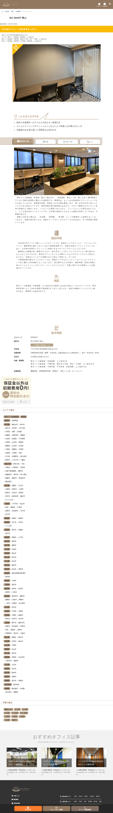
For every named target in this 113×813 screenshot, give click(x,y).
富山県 (7, 557)
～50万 (7, 720)
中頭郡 (22, 688)
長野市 (20, 569)
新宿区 (7, 420)
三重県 (7, 584)
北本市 (14, 492)
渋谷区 (7, 439)
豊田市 (22, 596)
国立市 (7, 428)
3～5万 (7, 713)
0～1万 (17, 709)
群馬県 (7, 518)
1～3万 (25, 709)
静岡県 (7, 588)
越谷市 (22, 496)
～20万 (7, 716)
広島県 (7, 641)
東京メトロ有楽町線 (12, 417)
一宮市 (7, 603)
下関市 (14, 645)
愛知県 (7, 596)
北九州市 (21, 657)
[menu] (109, 4)
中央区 (7, 431)
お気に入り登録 (8, 402)
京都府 (7, 611)
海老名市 (22, 478)
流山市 (22, 504)
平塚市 (22, 467)
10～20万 (24, 713)
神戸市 (14, 619)
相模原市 (8, 474)
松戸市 (7, 514)
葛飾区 (22, 435)
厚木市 (16, 474)
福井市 (14, 565)
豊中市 (14, 622)
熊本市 (14, 672)
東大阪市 (15, 626)
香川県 (7, 653)
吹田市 (22, 626)
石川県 (7, 561)
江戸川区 (22, 428)
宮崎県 (7, 680)
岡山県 (7, 637)
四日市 (14, 584)
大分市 (14, 665)
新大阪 (95, 801)
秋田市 (14, 541)
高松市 (14, 653)
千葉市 (19, 507)
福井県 (7, 565)
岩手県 (7, 545)
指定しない (8, 709)
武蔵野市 (15, 456)
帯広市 (14, 530)
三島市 (14, 592)
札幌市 (20, 530)
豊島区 (21, 442)
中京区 (14, 611)
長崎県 (7, 676)
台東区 (7, 453)
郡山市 (14, 553)
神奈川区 (16, 464)
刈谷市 (14, 599)
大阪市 (22, 633)
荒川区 (14, 428)
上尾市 (21, 489)
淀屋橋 (90, 801)
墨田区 (14, 449)
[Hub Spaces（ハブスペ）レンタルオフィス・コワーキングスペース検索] (10, 4)
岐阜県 (23, 417)
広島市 (14, 641)
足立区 (14, 446)
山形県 (7, 549)
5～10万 (15, 713)
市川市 (22, 511)
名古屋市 (22, 603)
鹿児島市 (16, 684)
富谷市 (14, 680)
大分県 (7, 665)
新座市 (14, 489)
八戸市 (20, 537)
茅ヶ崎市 (23, 474)
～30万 (14, 716)
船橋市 (13, 507)
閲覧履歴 (15, 799)
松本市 (14, 569)
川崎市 (7, 467)
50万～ (14, 720)
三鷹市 (22, 460)
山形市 (14, 549)
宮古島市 (8, 692)
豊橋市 (7, 599)
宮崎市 (20, 680)
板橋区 (7, 435)
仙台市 (14, 668)
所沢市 (7, 496)
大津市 (14, 580)
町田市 (7, 460)
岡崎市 (21, 599)
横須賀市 (8, 481)
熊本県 (7, 672)
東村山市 (15, 424)
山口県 (7, 645)
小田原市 (15, 467)
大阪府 (7, 622)
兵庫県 (7, 615)
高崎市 (14, 518)
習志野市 (15, 511)
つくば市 (8, 526)
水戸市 (14, 522)
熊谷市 (7, 492)
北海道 (7, 530)
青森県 (7, 537)
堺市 (6, 630)
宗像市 (14, 657)
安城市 (14, 603)
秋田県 (7, 541)
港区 (13, 431)
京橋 (100, 801)
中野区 (21, 449)
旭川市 (7, 533)
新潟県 (7, 573)
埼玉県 (7, 485)
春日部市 (15, 496)
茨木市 (16, 633)
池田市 (7, 626)
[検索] (104, 4)
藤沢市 (20, 471)
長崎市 (14, 676)
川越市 (7, 489)
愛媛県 (7, 649)
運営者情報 (17, 803)
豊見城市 (15, 688)
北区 (20, 453)
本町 (85, 801)
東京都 (7, 424)
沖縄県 (7, 688)
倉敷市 (14, 637)
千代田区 (22, 439)
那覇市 (16, 692)
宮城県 (7, 668)
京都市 (20, 611)
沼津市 (20, 588)
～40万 (22, 716)
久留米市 (8, 661)
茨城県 (7, 522)
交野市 (19, 630)
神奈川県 (8, 464)
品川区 (14, 442)
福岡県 (7, 657)
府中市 (22, 424)
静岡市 (7, 592)
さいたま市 (9, 500)
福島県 (7, 553)
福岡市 (16, 661)
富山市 (14, 557)
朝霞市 (14, 485)
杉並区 (19, 431)
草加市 (21, 492)
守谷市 (20, 522)
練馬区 (7, 446)
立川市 (7, 456)
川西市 (14, 615)
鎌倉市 (7, 478)
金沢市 (14, 561)
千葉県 (7, 504)
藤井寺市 (21, 622)
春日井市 (15, 596)
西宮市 (7, 619)
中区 (23, 464)
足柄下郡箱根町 (10, 471)
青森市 (14, 537)
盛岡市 (14, 545)
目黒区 (7, 442)
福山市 (20, 641)
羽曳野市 (8, 633)
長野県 (7, 569)
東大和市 (23, 456)
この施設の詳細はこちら (42, 345)
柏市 (6, 507)
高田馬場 (15, 420)
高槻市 (13, 630)
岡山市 (20, 637)
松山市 (14, 649)
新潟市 (7, 576)
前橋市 (20, 518)
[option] (56, 73)
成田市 (7, 511)
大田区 (14, 453)
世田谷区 (15, 435)
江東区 (7, 449)
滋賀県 (7, 580)
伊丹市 (21, 619)
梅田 (75, 801)
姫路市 (20, 615)
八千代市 (15, 504)
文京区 (21, 446)
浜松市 (14, 588)
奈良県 (7, 607)
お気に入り (17, 795)
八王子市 (15, 460)
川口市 (20, 485)
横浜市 (14, 478)
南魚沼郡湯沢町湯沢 (19, 573)
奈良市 (14, 607)
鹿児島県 (8, 684)
